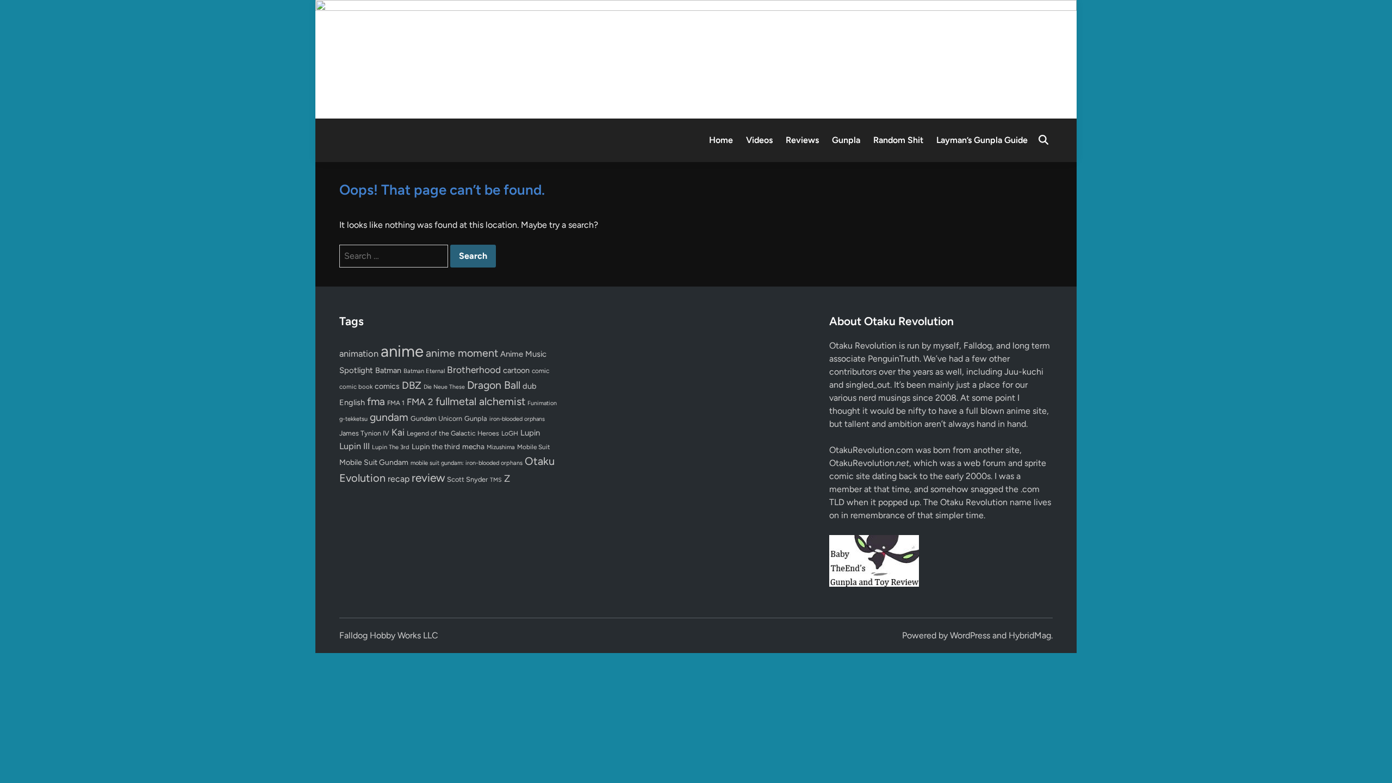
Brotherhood (474, 369)
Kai (398, 432)
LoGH (509, 433)
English (352, 402)
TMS (496, 479)
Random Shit (898, 140)
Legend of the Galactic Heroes (453, 433)
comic (540, 371)
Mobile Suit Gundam (373, 462)
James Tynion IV (364, 433)
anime (402, 351)
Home (721, 140)
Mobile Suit (533, 447)
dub (530, 386)
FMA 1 (396, 403)
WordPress (970, 635)
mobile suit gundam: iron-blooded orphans (467, 463)
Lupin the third (436, 446)
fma (376, 401)
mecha (473, 446)
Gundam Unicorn (436, 418)
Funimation (542, 403)
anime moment (462, 352)
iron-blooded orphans (517, 418)
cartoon (516, 370)
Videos (759, 140)
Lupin (530, 433)
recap (398, 479)
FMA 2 (420, 401)
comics (387, 386)
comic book (355, 386)
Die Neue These (444, 386)
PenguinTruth (893, 358)
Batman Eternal (424, 371)
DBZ (411, 385)
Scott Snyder (467, 479)
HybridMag (1030, 635)
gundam (389, 417)
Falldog (978, 345)
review (428, 477)
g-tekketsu (353, 418)
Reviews (802, 140)
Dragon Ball (493, 384)
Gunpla (846, 140)
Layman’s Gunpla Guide (982, 140)
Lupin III (354, 446)
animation (358, 353)
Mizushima (501, 447)
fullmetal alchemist (480, 401)
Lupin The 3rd (390, 447)
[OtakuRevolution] (696, 58)
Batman (388, 370)
